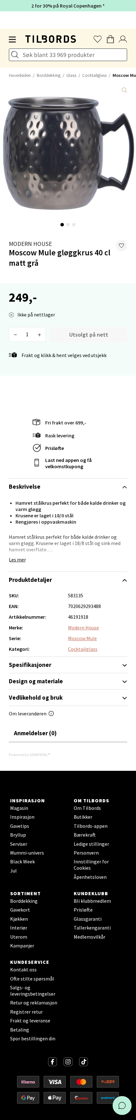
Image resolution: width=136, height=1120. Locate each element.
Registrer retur (26, 1012)
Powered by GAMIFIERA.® (29, 754)
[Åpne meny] (12, 39)
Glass (71, 75)
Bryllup (18, 835)
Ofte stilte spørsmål (32, 978)
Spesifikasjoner (30, 664)
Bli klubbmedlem (92, 901)
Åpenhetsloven (90, 877)
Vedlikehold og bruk (36, 697)
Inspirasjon (22, 817)
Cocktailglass (94, 75)
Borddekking (48, 75)
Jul (13, 870)
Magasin (19, 808)
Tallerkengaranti (92, 927)
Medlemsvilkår (89, 937)
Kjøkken (19, 919)
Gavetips (19, 826)
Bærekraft (85, 835)
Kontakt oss (23, 969)
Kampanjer (22, 945)
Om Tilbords (87, 808)
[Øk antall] (39, 334)
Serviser (18, 844)
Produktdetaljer (30, 579)
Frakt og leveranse (30, 1020)
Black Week (22, 861)
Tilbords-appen (91, 826)
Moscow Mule (82, 638)
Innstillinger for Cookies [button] (91, 864)
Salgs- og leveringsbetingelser (32, 990)
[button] (121, 245)
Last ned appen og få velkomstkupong (68, 463)
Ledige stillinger (91, 844)
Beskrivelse (24, 486)
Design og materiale (36, 681)
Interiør (18, 927)
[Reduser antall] (15, 334)
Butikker (83, 817)
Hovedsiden (20, 75)
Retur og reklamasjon (33, 1002)
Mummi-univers (27, 853)
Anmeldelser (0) (35, 733)
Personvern (86, 853)
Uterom (18, 937)
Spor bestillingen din (32, 1038)
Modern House (30, 243)
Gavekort (20, 910)
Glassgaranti (88, 919)
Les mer (17, 559)
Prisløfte (54, 448)
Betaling (19, 1029)
